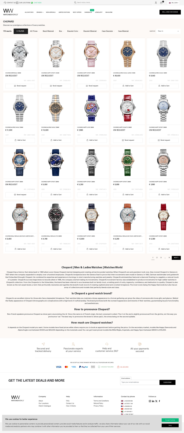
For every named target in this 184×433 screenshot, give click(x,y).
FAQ (67, 401)
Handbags (88, 12)
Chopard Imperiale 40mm (13, 73)
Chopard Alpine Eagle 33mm (158, 73)
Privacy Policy (98, 406)
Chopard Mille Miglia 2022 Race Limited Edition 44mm (20, 236)
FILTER (21, 31)
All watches (29, 12)
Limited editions (64, 12)
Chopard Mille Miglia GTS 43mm (51, 236)
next (176, 258)
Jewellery (98, 12)
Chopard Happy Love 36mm (85, 127)
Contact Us (70, 403)
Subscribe (167, 382)
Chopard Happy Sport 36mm (86, 73)
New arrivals (50, 12)
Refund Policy (98, 403)
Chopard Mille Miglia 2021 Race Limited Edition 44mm (128, 236)
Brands (39, 12)
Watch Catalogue (45, 406)
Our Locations (44, 403)
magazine (109, 12)
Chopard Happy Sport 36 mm (50, 73)
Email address (125, 378)
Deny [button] (170, 425)
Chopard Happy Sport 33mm (86, 236)
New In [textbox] (160, 31)
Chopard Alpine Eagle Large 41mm (124, 73)
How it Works (71, 406)
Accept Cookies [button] (170, 420)
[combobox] (168, 31)
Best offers (77, 12)
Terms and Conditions (101, 401)
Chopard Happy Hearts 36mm (122, 127)
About (41, 401)
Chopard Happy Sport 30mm (158, 127)
